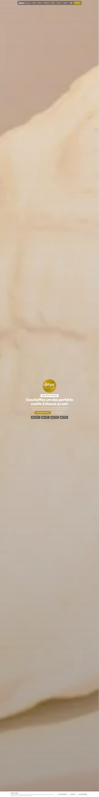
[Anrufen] (71, 3)
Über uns (59, 2)
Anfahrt (53, 2)
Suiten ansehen (58, 412)
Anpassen (72, 794)
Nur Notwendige (63, 794)
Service (39, 2)
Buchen (77, 2)
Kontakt (65, 2)
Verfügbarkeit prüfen (42, 412)
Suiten (34, 2)
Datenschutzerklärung (18, 795)
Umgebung (46, 2)
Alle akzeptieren (83, 794)
